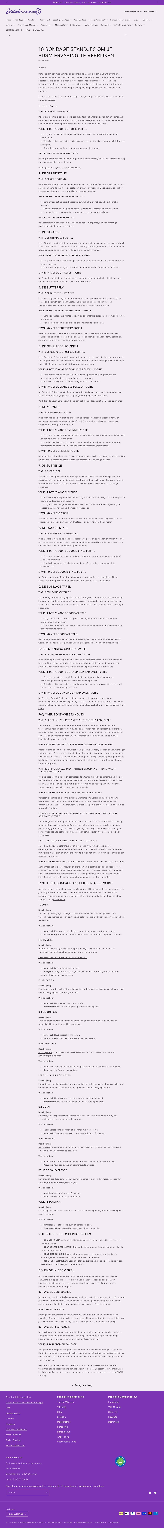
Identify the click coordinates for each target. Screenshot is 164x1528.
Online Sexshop (13, 1440)
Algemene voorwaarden (84, 1522)
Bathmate (113, 1422)
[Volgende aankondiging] (157, 2)
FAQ (8, 1408)
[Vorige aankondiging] (6, 2)
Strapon (61, 1417)
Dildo (60, 1412)
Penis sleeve (63, 1431)
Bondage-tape (45, 1052)
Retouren (10, 1424)
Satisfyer (113, 1412)
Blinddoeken (44, 1147)
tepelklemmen (61, 1115)
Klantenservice (13, 1413)
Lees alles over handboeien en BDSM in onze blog (62, 957)
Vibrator (61, 1407)
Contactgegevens (113, 1522)
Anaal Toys (63, 1437)
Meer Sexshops (13, 1434)
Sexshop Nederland (15, 1445)
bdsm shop (117, 401)
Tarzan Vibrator (65, 1402)
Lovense (112, 1417)
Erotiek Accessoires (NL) (21, 1522)
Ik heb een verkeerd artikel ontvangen (24, 1402)
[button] (19, 19)
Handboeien (44, 948)
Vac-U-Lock (114, 1407)
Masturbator (64, 1422)
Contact (10, 1418)
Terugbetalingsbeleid (54, 1522)
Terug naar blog (83, 1385)
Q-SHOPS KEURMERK (16, 1429)
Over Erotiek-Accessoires (18, 1397)
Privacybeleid (68, 1522)
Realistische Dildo (66, 1441)
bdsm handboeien (60, 401)
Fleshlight (113, 1402)
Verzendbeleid (99, 1522)
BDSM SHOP (74, 167)
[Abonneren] (46, 1492)
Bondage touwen (77, 340)
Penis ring (62, 1427)
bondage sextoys (46, 100)
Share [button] (43, 68)
